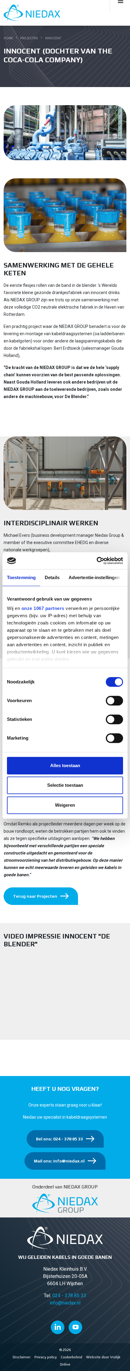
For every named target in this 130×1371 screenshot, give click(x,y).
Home (8, 38)
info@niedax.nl (65, 1303)
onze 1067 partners (42, 608)
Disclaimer (22, 1357)
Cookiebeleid (71, 1357)
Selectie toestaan (65, 785)
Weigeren (65, 805)
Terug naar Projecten (35, 896)
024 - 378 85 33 (69, 1295)
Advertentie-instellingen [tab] (94, 577)
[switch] (114, 700)
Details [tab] (52, 577)
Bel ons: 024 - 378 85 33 (59, 1138)
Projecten (29, 38)
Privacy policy (45, 1357)
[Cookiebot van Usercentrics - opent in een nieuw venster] (96, 561)
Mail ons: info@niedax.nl (59, 1161)
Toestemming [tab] (21, 577)
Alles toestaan (65, 765)
